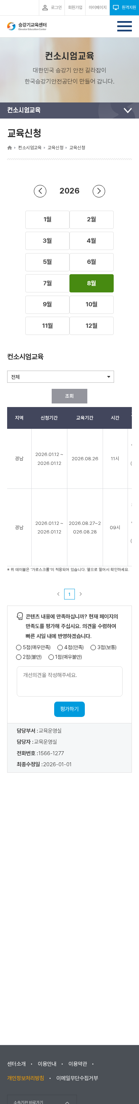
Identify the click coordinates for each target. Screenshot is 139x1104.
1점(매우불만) (68, 657)
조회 (69, 396)
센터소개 (16, 1064)
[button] (47, 219)
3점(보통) (107, 647)
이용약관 (77, 1064)
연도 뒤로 (40, 191)
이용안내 (47, 1064)
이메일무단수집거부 (77, 1078)
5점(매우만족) (37, 647)
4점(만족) (74, 647)
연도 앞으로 (99, 191)
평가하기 (69, 709)
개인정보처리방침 (25, 1078)
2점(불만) (32, 657)
